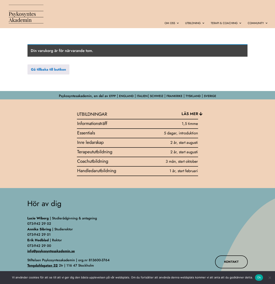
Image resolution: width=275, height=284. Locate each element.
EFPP (112, 96)
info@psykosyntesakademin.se (51, 251)
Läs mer (190, 114)
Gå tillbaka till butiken (48, 69)
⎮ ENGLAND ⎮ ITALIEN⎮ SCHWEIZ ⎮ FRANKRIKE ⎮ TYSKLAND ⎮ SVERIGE (166, 96)
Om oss (170, 23)
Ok (259, 277)
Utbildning (193, 23)
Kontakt (231, 261)
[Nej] (269, 277)
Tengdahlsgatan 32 (42, 265)
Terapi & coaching (224, 23)
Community (256, 23)
